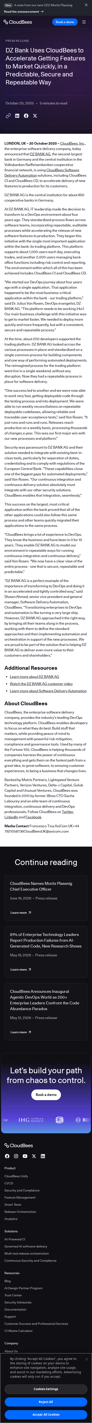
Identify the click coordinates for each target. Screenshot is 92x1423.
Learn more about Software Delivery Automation (48, 691)
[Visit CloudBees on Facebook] (7, 1156)
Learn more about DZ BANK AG (34, 677)
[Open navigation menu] (83, 22)
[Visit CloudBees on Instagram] (16, 1156)
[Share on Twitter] (35, 115)
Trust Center (13, 1295)
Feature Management (20, 1197)
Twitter (67, 812)
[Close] (87, 1359)
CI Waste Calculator (18, 1331)
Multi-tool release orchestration (26, 1253)
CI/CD (8, 1183)
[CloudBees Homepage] (18, 1145)
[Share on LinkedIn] (17, 115)
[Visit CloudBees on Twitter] (34, 1156)
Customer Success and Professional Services (36, 1323)
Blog (7, 1281)
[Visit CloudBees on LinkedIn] (43, 1156)
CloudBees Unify (16, 1176)
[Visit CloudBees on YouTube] (25, 1156)
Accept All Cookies (46, 1415)
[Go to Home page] (18, 22)
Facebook (33, 817)
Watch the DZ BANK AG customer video (41, 684)
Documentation (15, 1309)
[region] (46, 1388)
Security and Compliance (22, 1190)
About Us (11, 1351)
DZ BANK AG (40, 154)
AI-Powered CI (14, 1239)
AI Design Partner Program (23, 1288)
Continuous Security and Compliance (30, 1260)
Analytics (10, 1219)
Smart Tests (12, 1204)
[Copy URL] (8, 115)
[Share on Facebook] (26, 115)
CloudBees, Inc (72, 143)
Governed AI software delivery (25, 1246)
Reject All (46, 1402)
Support (10, 1316)
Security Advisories (17, 1302)
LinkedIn (11, 817)
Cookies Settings (46, 1389)
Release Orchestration (20, 1211)
